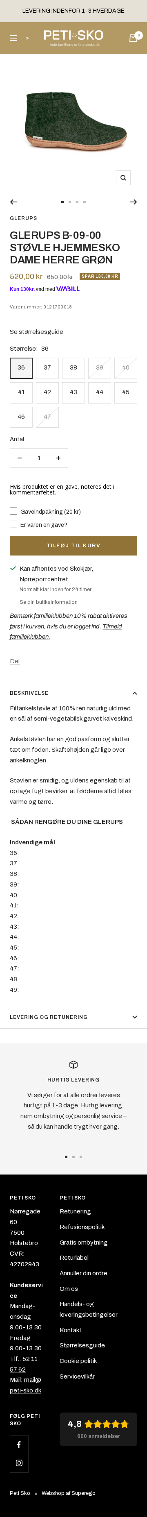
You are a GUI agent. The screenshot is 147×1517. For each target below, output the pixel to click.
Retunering (75, 1211)
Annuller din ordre (83, 1273)
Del (15, 661)
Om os (69, 1289)
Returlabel (74, 1257)
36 (21, 367)
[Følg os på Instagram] (19, 1463)
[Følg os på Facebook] (19, 1444)
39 (99, 367)
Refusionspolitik (82, 1227)
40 (125, 367)
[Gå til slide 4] (84, 202)
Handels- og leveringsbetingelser (89, 1309)
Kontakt (71, 1330)
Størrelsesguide (82, 1345)
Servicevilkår (77, 1376)
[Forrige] (13, 202)
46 (21, 416)
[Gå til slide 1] (62, 202)
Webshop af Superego (69, 1493)
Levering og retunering (49, 1017)
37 (47, 367)
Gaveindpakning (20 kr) (50, 511)
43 (73, 392)
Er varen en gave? (43, 525)
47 (47, 416)
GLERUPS (23, 218)
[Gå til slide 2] (70, 202)
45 (125, 392)
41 (21, 392)
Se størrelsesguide (36, 332)
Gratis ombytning (84, 1242)
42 (47, 392)
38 (73, 367)
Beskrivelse (29, 693)
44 (99, 392)
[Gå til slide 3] (77, 202)
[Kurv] (133, 38)
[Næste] (133, 202)
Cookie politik (78, 1361)
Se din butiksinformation (49, 602)
